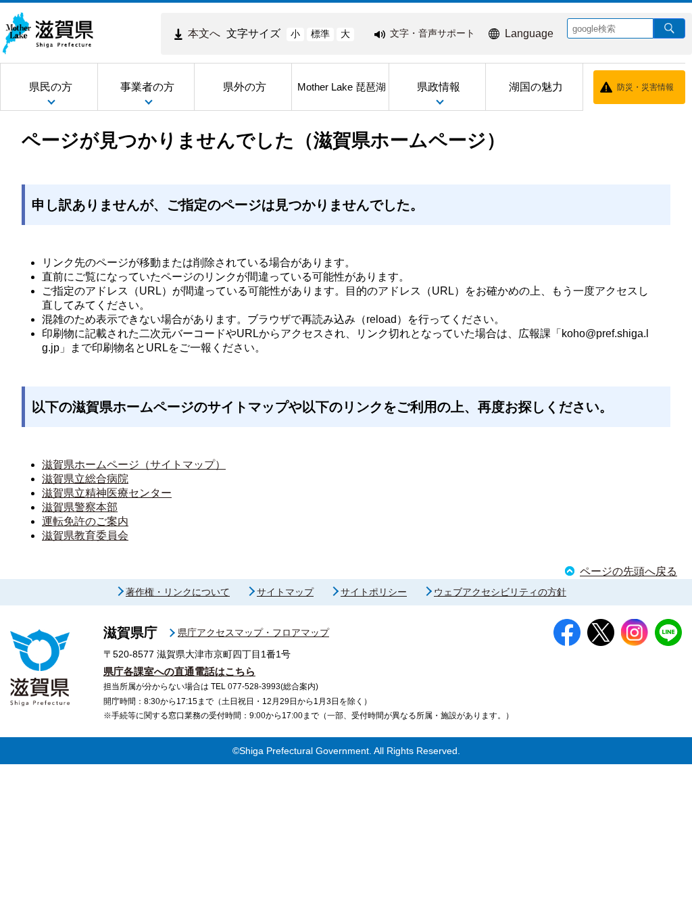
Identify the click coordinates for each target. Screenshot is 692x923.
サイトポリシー (374, 592)
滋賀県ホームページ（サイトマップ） (134, 464)
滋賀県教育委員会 (85, 535)
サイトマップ (285, 592)
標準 (320, 33)
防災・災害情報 (645, 87)
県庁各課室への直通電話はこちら (179, 671)
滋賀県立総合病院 (85, 478)
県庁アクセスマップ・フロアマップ (253, 632)
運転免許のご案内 (85, 521)
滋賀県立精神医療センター (107, 493)
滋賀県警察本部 (80, 507)
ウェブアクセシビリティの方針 (500, 592)
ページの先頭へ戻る (628, 571)
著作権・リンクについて (178, 592)
